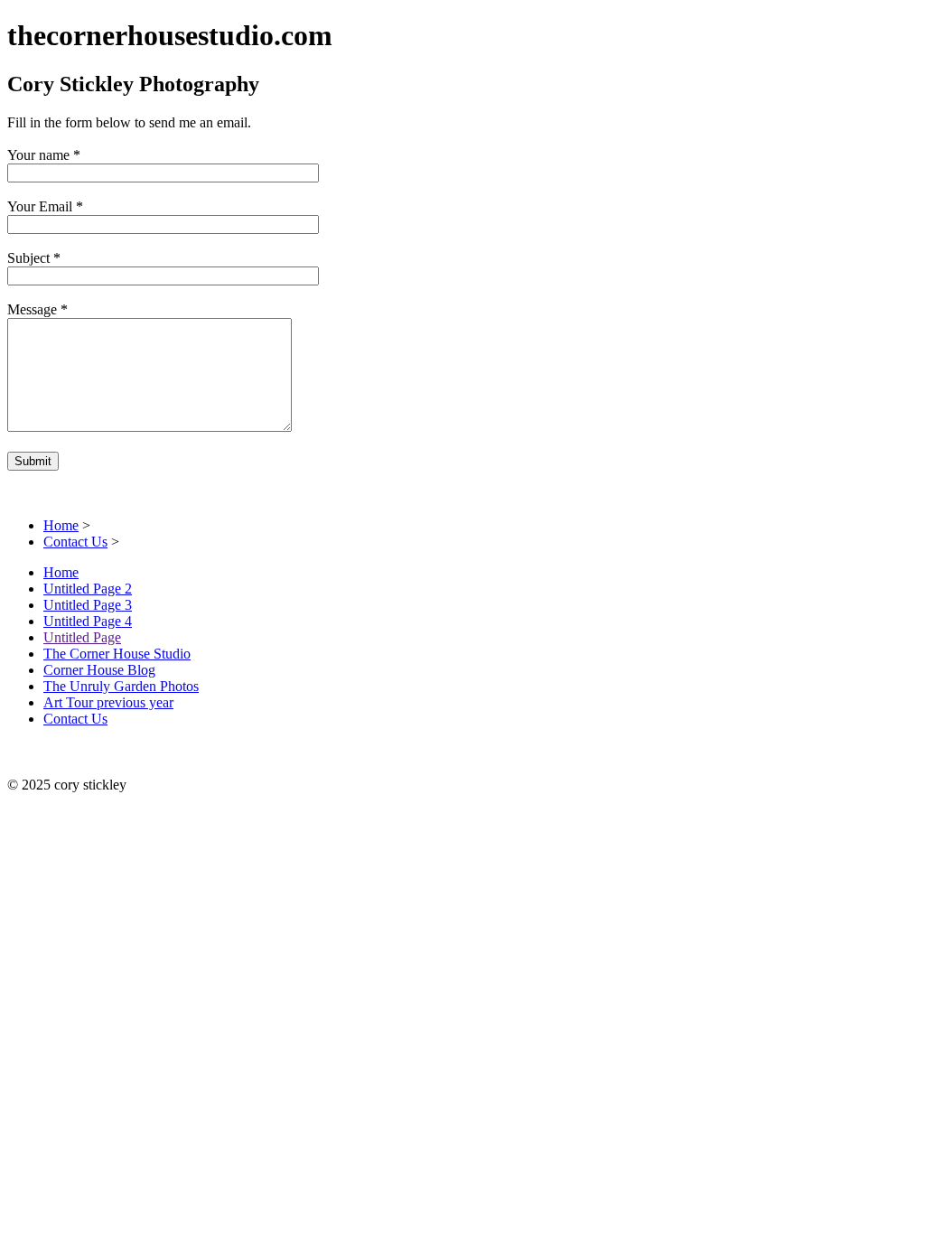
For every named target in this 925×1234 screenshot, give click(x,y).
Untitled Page (82, 637)
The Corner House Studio (117, 653)
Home (61, 525)
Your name (38, 155)
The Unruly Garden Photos (121, 686)
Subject (28, 258)
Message (32, 309)
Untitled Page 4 (87, 621)
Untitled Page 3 (87, 604)
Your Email (39, 206)
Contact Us (75, 541)
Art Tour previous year (108, 702)
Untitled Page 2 (87, 588)
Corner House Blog (99, 670)
